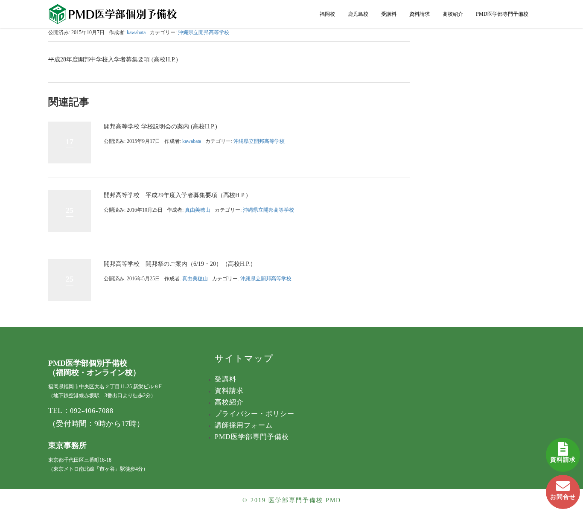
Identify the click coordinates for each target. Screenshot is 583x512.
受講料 (388, 14)
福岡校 (327, 14)
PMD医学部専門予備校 (502, 14)
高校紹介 (453, 14)
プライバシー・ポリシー (254, 413)
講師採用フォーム (244, 425)
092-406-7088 (92, 410)
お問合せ (563, 497)
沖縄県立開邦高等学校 (203, 32)
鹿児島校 (358, 14)
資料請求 (563, 460)
